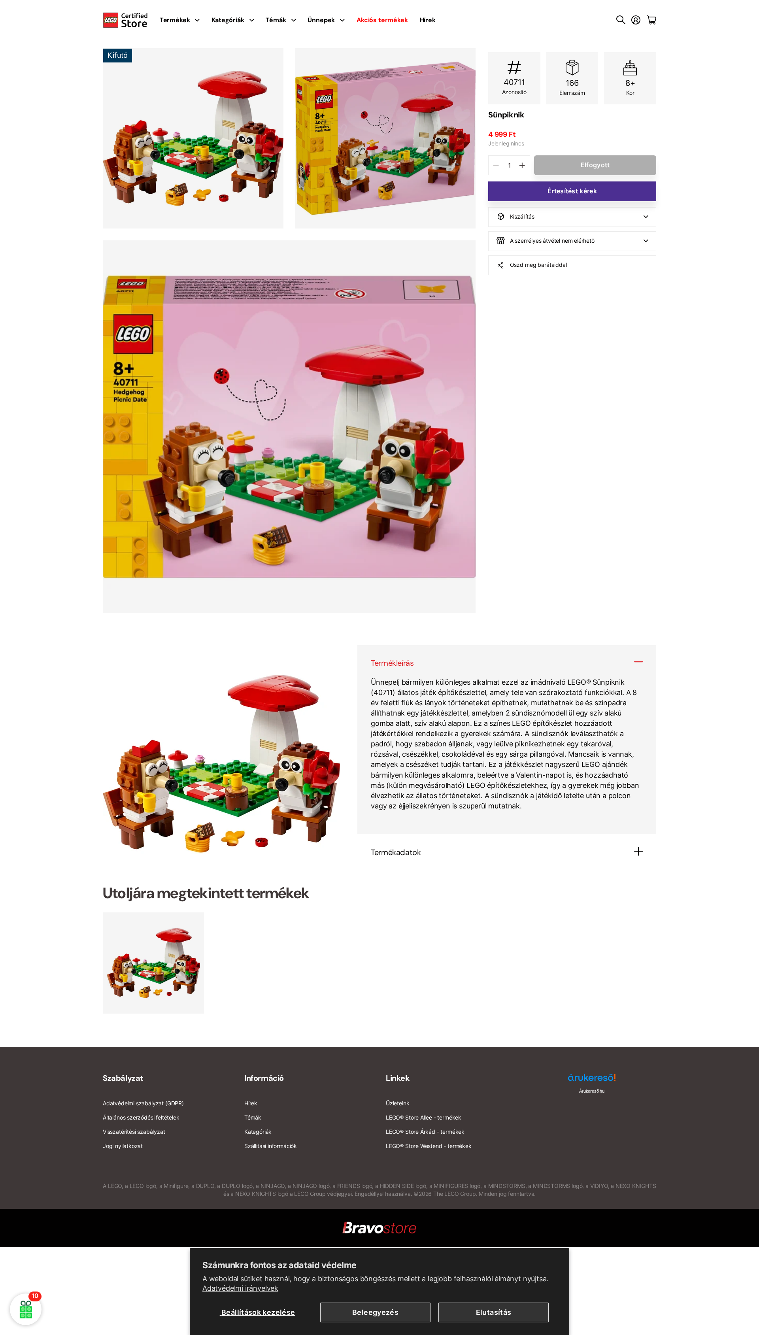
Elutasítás (494, 1312)
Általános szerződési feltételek (141, 1117)
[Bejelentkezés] (635, 20)
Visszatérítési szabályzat (134, 1131)
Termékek (175, 20)
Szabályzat (123, 1078)
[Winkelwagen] (651, 20)
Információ (264, 1078)
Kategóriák (227, 20)
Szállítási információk (270, 1145)
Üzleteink (397, 1103)
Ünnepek (321, 20)
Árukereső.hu (591, 1091)
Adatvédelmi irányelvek (240, 1288)
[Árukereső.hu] (592, 1080)
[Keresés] (620, 20)
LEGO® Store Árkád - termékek (425, 1131)
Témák (276, 20)
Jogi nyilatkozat (123, 1145)
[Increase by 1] (522, 165)
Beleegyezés (375, 1312)
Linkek (398, 1078)
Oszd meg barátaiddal (538, 264)
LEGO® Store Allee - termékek (423, 1117)
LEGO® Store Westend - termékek (429, 1145)
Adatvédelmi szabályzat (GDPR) (143, 1103)
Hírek (428, 20)
